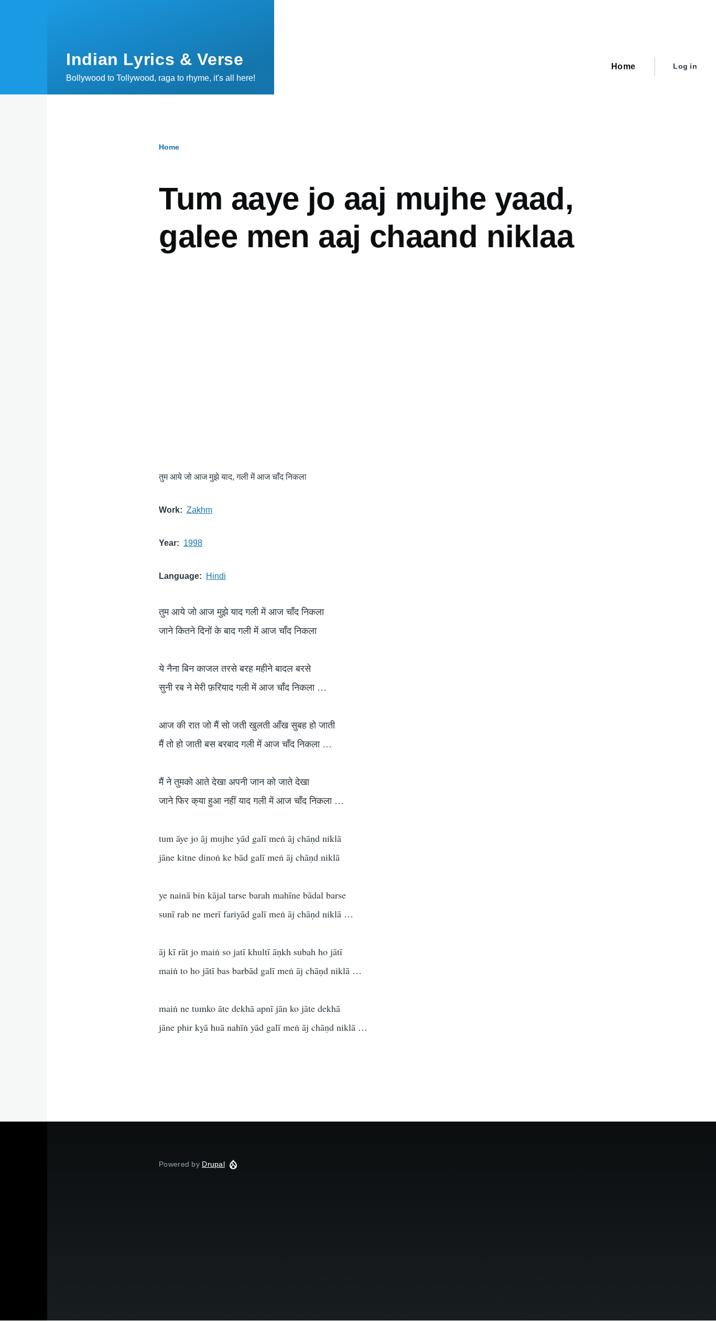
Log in (685, 66)
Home (169, 147)
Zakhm (199, 509)
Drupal (213, 1164)
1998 (192, 542)
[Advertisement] (381, 362)
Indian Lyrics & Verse (154, 59)
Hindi (216, 576)
